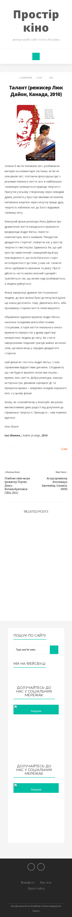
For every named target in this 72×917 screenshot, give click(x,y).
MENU (36, 56)
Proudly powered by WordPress (25, 906)
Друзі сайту (36, 888)
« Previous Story (12, 472)
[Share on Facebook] (14, 449)
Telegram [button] (36, 711)
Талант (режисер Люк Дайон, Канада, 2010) (36, 91)
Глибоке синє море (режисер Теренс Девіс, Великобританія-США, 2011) (17, 485)
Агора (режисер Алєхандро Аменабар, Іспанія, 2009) (54, 484)
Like (51, 77)
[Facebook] (31, 867)
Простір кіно (36, 20)
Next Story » (61, 472)
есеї (40, 77)
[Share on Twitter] (7, 449)
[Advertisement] (36, 739)
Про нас (46, 882)
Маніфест (28, 882)
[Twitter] (41, 867)
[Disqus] (36, 571)
